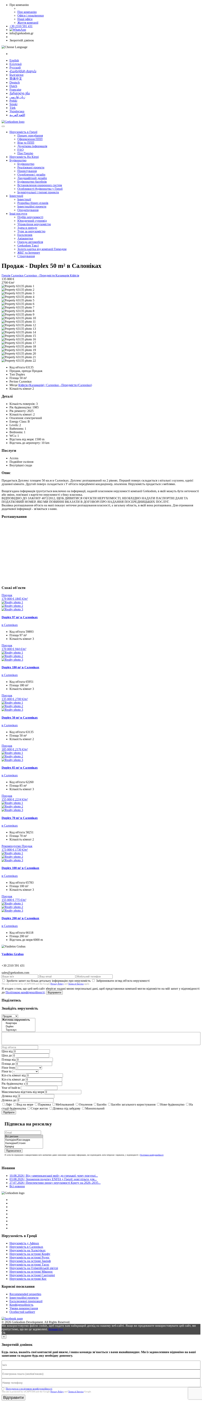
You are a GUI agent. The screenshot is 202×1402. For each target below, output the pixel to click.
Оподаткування (27, 210)
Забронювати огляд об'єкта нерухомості (123, 980)
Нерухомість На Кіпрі (24, 156)
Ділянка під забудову (66, 1108)
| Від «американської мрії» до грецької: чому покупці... (53, 1175)
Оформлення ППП (30, 139)
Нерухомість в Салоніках (26, 1246)
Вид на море (25, 1104)
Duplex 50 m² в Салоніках (20, 717)
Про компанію (27, 12)
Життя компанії (27, 22)
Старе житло (39, 1108)
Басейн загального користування (133, 1104)
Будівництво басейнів (32, 181)
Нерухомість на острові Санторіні (32, 1275)
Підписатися (13, 1150)
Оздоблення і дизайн (31, 174)
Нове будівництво (172, 1104)
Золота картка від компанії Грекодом (41, 249)
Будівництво (17, 160)
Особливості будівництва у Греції (40, 188)
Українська (16, 111)
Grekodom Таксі (28, 245)
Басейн (102, 1104)
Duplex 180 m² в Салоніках (20, 667)
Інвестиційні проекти (31, 206)
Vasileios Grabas (13, 954)
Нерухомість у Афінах (24, 1243)
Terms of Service (76, 984)
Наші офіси (25, 19)
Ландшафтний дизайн (32, 178)
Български (16, 74)
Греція (6, 275)
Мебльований (65, 1104)
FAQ (20, 149)
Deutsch (14, 82)
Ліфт (9, 1104)
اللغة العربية (17, 115)
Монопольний (95, 1108)
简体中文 (15, 78)
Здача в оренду (27, 227)
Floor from (8, 1067)
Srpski (13, 104)
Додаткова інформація (32, 146)
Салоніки (17, 275)
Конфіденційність (21, 1304)
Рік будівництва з (13, 1083)
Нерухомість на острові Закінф (30, 1261)
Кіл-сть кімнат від (14, 1075)
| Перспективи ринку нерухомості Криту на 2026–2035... (55, 1182)
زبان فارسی (17, 97)
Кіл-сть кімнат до (13, 1079)
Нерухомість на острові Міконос (31, 1271)
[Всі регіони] (24, 1136)
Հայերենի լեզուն (22, 71)
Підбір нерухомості (30, 217)
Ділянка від (9, 1096)
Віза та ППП (25, 142)
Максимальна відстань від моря (23, 1092)
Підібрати (8, 1112)
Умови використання (23, 1308)
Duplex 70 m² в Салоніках (20, 818)
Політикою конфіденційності (25, 992)
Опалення (85, 1104)
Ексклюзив (24, 235)
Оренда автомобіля (30, 242)
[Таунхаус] (18, 1030)
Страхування (26, 256)
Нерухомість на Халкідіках (27, 1250)
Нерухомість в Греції (23, 132)
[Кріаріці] (24, 1146)
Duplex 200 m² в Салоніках (20, 918)
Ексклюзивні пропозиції (25, 1301)
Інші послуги (18, 213)
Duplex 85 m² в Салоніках (20, 767)
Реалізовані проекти (30, 167)
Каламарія (62, 275)
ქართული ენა (19, 93)
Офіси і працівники (30, 15)
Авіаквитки (25, 238)
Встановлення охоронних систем (39, 185)
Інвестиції (16, 195)
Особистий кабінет (22, 1312)
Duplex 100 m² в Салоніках (20, 868)
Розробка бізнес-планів (32, 203)
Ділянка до (9, 1100)
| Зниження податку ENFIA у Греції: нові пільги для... (53, 1179)
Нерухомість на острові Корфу (29, 1254)
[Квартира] (18, 1023)
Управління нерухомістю (34, 224)
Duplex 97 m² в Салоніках (20, 617)
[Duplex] (18, 1026)
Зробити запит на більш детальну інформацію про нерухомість (48, 980)
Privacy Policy (57, 984)
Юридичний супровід (32, 220)
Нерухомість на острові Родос (29, 1257)
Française (15, 89)
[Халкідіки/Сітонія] (24, 1143)
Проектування (27, 171)
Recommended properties (25, 1294)
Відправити (54, 992)
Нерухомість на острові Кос (28, 1278)
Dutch (13, 86)
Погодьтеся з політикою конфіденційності (29, 1388)
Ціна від (7, 1051)
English (14, 60)
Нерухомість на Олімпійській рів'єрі (33, 1268)
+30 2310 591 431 (21, 26)
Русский (15, 67)
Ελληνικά (15, 64)
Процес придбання (30, 135)
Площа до (8, 1063)
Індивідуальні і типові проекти (38, 192)
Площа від (9, 1059)
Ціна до (7, 1055)
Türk (12, 107)
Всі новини (17, 1186)
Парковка (44, 1104)
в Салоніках (10, 625)
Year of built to (11, 1087)
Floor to (6, 1071)
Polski (13, 100)
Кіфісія (74, 275)
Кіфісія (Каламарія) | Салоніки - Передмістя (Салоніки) (55, 385)
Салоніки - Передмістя (39, 275)
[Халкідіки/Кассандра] (24, 1140)
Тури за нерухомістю (31, 231)
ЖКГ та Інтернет (28, 252)
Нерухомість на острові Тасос (29, 1264)
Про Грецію (25, 153)
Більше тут (56, 1329)
